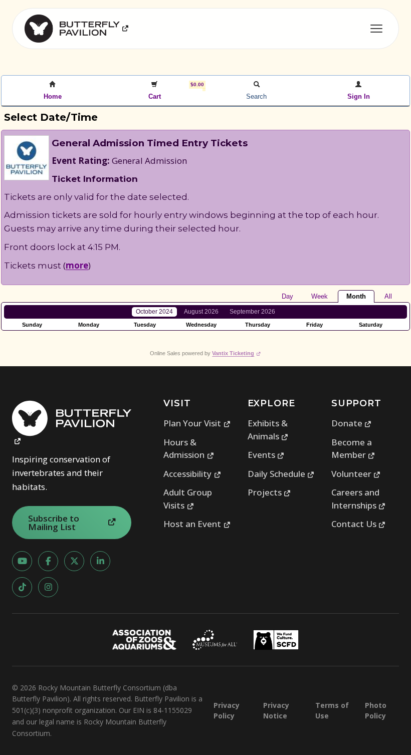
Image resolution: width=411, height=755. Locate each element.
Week (319, 296)
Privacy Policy (227, 710)
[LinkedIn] (100, 561)
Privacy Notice (276, 710)
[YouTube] (22, 561)
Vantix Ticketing (236, 353)
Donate (351, 423)
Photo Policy (375, 710)
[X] (74, 561)
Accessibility (192, 473)
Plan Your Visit (197, 423)
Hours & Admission (188, 448)
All (388, 296)
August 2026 (201, 311)
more (77, 265)
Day (287, 296)
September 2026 (252, 311)
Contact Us (358, 524)
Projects (269, 492)
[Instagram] (48, 587)
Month (356, 296)
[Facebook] (48, 561)
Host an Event (197, 524)
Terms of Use (332, 710)
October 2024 (154, 311)
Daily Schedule (281, 473)
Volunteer (356, 473)
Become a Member (353, 448)
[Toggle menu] (376, 29)
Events (266, 454)
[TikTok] (22, 587)
